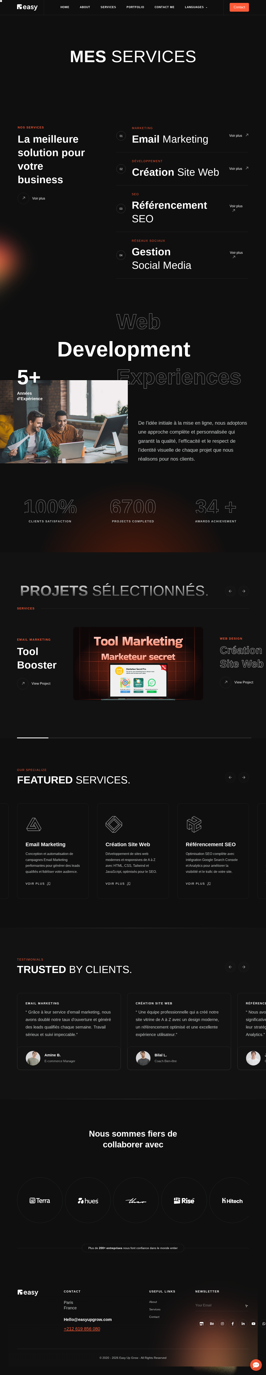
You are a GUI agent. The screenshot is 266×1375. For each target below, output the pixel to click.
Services (154, 1309)
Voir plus (236, 135)
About (153, 1301)
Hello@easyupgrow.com (88, 1319)
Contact (154, 1316)
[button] (196, 7)
